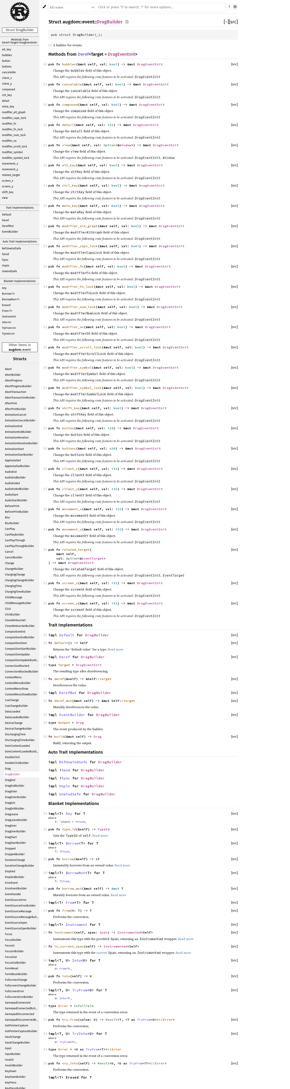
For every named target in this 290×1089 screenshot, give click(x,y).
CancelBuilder (13, 557)
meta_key (8, 106)
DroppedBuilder (15, 854)
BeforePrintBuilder (16, 512)
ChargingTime (13, 586)
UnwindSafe (9, 271)
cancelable (9, 72)
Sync (65, 778)
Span (104, 932)
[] (226, 22)
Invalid (9, 1059)
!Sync (5, 260)
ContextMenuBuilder (18, 683)
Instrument (9, 316)
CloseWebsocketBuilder (20, 626)
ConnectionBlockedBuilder (21, 671)
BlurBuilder (12, 523)
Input (8, 1048)
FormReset (11, 968)
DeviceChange (14, 723)
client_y (7, 83)
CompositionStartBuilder (20, 648)
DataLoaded (12, 711)
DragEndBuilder (14, 785)
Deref (5, 220)
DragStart (11, 837)
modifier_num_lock (14, 135)
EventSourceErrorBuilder (20, 905)
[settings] (235, 7)
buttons (7, 66)
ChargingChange (15, 574)
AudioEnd (11, 472)
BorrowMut (75, 873)
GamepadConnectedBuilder (22, 1008)
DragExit (10, 803)
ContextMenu (13, 677)
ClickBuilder (12, 614)
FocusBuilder (13, 940)
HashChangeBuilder (17, 1042)
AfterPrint (11, 403)
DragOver (11, 825)
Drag (8, 768)
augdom (15, 350)
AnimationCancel (15, 414)
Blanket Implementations (20, 281)
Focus (8, 934)
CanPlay (10, 529)
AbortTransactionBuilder (20, 397)
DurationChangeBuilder (19, 865)
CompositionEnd (15, 631)
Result (111, 1019)
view (5, 198)
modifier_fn (9, 123)
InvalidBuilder (13, 1065)
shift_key (7, 192)
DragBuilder (12, 774)
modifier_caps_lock (14, 118)
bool (113, 64)
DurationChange (15, 860)
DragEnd (10, 780)
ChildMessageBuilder (18, 603)
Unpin (5, 265)
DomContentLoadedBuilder (22, 751)
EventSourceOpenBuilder (20, 928)
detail (5, 101)
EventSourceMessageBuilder (22, 917)
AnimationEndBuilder (18, 432)
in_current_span (69, 946)
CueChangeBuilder (16, 706)
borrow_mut (72, 888)
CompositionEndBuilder (19, 637)
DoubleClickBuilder (17, 763)
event (26, 350)
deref (59, 679)
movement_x (10, 163)
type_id (69, 829)
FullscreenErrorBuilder (19, 997)
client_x (7, 78)
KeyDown (10, 1071)
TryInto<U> (8, 333)
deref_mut (63, 701)
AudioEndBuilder (15, 477)
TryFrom (79, 990)
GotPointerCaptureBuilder (21, 1031)
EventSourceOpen (16, 922)
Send (65, 770)
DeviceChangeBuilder (18, 728)
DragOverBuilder (15, 831)
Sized (81, 821)
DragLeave (11, 814)
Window (125, 145)
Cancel (9, 551)
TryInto (79, 1034)
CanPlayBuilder (14, 534)
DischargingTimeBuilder (20, 740)
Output (64, 722)
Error (63, 1006)
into (66, 976)
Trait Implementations (20, 207)
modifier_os (9, 140)
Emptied (10, 871)
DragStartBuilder (15, 843)
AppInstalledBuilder (17, 466)
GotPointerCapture (16, 1025)
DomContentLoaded (17, 746)
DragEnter (11, 791)
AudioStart (11, 494)
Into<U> (6, 322)
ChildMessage (13, 597)
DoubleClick (12, 757)
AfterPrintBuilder (15, 409)
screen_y (7, 186)
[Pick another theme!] (44, 6)
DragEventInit (121, 54)
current (101, 952)
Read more (115, 649)
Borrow (72, 843)
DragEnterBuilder (15, 797)
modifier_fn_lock (12, 129)
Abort (8, 369)
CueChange (12, 700)
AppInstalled (13, 460)
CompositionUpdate (17, 654)
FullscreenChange (16, 980)
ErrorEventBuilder (16, 888)
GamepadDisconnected (19, 1014)
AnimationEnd (13, 426)
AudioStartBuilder (16, 500)
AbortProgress (13, 380)
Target (64, 665)
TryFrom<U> (9, 328)
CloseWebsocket (15, 620)
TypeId (103, 829)
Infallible (84, 1006)
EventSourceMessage (18, 911)
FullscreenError (14, 991)
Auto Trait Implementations (20, 241)
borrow (68, 859)
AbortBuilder (13, 375)
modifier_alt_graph (13, 112)
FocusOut (11, 957)
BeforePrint (12, 506)
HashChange (13, 1037)
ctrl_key (7, 95)
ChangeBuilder (14, 569)
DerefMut (8, 226)
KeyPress (10, 1082)
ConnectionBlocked (17, 666)
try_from (70, 1019)
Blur (7, 517)
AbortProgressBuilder (18, 386)
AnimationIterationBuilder (21, 443)
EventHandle (13, 894)
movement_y (10, 169)
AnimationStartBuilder (19, 454)
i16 (110, 428)
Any (4, 288)
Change (9, 563)
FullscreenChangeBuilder (20, 985)
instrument (64, 932)
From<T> (7, 311)
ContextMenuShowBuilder (21, 694)
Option (109, 145)
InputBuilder (13, 1054)
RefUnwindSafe (11, 248)
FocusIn (10, 945)
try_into (70, 1063)
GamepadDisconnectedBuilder (22, 1019)
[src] (233, 22)
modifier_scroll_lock (14, 146)
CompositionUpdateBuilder (22, 660)
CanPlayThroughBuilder (19, 546)
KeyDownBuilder (15, 1077)
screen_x (7, 180)
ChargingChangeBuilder (19, 580)
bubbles (7, 55)
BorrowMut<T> (11, 299)
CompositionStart (16, 643)
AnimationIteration (17, 437)
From (70, 902)
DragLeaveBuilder (16, 820)
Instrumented (129, 932)
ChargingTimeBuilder (18, 591)
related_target (11, 175)
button (6, 61)
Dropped (10, 848)
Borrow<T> (8, 293)
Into (76, 960)
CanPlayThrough (15, 540)
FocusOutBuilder (15, 962)
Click (8, 609)
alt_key (6, 49)
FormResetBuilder (16, 974)
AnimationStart (14, 449)
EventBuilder (10, 231)
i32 (110, 125)
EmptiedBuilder (14, 877)
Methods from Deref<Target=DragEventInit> (19, 41)
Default (6, 214)
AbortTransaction (15, 392)
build (59, 736)
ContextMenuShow (16, 688)
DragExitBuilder (14, 808)
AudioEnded (12, 483)
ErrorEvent (11, 883)
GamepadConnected (17, 1002)
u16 (112, 448)
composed (8, 89)
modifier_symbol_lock (15, 158)
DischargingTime (15, 734)
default (61, 643)
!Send (5, 254)
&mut (116, 888)
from (66, 910)
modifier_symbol (12, 152)
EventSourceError (15, 900)
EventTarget (93, 558)
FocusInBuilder (14, 951)
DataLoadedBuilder (17, 717)
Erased (6, 305)
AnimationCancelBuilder (20, 420)
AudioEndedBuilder (17, 489)
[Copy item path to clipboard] (127, 21)
